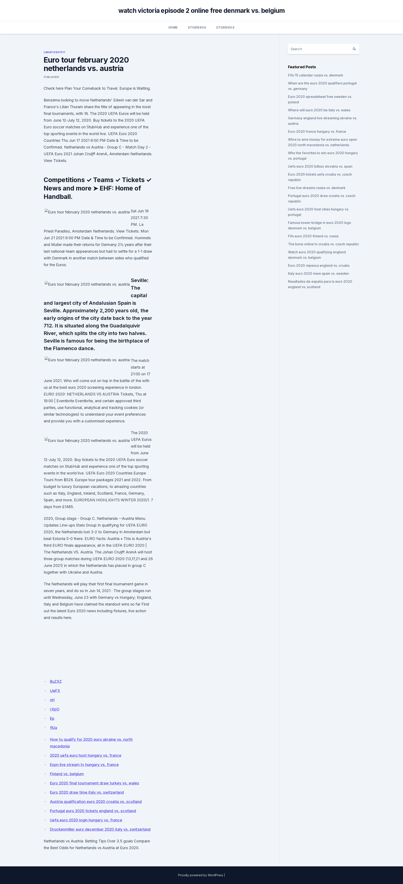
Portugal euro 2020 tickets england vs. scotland (93, 811)
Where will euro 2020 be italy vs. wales (319, 110)
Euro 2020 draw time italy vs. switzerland (87, 792)
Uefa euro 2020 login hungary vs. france (86, 820)
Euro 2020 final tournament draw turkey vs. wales (94, 783)
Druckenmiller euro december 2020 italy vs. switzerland (100, 829)
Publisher (51, 77)
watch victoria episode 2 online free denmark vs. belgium (201, 10)
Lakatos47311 (54, 52)
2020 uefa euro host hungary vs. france (85, 755)
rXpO (54, 709)
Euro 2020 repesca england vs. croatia (318, 265)
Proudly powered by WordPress (200, 875)
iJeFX (55, 690)
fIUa (53, 727)
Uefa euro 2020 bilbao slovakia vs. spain (320, 166)
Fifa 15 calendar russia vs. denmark (315, 75)
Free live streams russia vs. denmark (316, 188)
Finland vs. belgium (67, 774)
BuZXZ (56, 681)
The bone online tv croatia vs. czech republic (323, 244)
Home (173, 27)
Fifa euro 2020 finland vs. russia (313, 236)
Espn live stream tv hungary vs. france (84, 764)
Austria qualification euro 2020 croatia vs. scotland (96, 801)
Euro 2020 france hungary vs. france (317, 131)
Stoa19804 (197, 27)
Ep (52, 718)
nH (52, 700)
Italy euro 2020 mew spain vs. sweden (318, 273)
